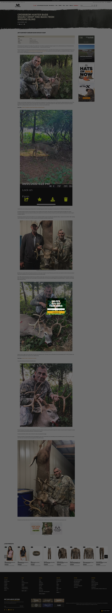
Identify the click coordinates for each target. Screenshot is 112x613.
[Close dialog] (65, 298)
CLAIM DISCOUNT (56, 312)
